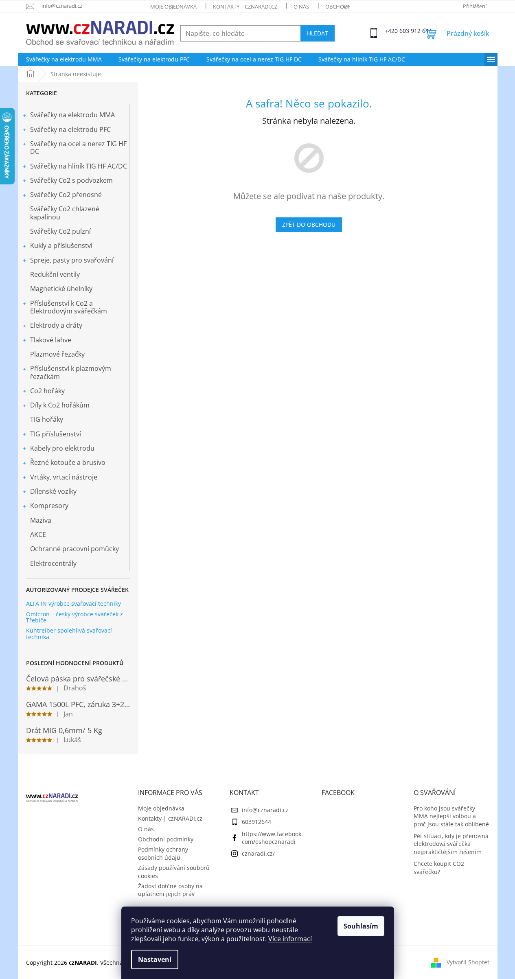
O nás (301, 6)
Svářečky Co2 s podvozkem (71, 180)
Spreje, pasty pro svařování (72, 260)
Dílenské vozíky (53, 491)
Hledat (317, 33)
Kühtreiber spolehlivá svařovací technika (69, 633)
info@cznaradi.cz (265, 810)
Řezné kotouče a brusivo (67, 462)
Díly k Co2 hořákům (60, 405)
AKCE (38, 534)
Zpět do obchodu (308, 224)
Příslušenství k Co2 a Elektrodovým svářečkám (68, 307)
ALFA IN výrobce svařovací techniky (73, 603)
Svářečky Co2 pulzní (60, 231)
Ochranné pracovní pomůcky (74, 548)
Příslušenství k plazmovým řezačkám (70, 372)
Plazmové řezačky (57, 354)
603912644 (256, 822)
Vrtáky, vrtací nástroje (63, 477)
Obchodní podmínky (165, 839)
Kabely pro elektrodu (62, 448)
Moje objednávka (173, 6)
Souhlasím (361, 926)
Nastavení (154, 959)
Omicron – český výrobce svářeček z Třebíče (74, 617)
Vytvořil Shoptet (468, 962)
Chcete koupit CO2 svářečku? (439, 867)
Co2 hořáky (47, 390)
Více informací (290, 938)
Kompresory (49, 505)
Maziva (40, 520)
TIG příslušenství (55, 433)
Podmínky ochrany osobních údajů (163, 853)
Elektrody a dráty (56, 325)
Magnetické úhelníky (61, 288)
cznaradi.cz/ (258, 853)
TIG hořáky (46, 419)
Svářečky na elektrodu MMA (72, 114)
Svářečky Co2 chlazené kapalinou (64, 212)
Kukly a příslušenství (61, 245)
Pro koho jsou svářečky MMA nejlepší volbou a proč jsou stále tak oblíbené (451, 816)
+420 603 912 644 (392, 31)
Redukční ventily (55, 274)
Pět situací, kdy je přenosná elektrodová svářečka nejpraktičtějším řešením (451, 844)
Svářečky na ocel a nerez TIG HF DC (78, 147)
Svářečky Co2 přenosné (66, 194)
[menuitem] (64, 59)
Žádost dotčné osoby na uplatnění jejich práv (170, 890)
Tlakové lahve (50, 339)
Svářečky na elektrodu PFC (70, 129)
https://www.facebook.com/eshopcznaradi (272, 837)
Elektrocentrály (53, 563)
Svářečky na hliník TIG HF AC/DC (78, 166)
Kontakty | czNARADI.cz (245, 6)
